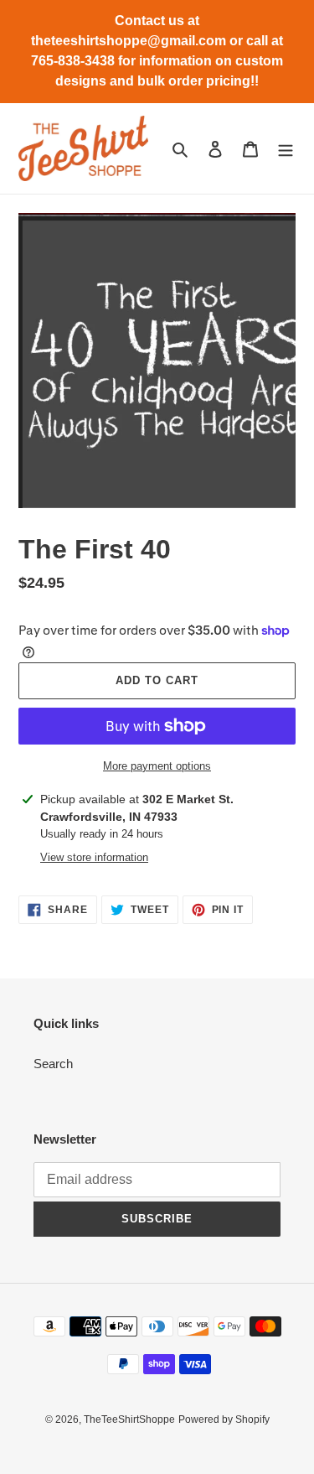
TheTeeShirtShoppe (129, 1419)
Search (53, 1063)
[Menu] (285, 149)
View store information (94, 857)
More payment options (157, 766)
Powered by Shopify (224, 1419)
